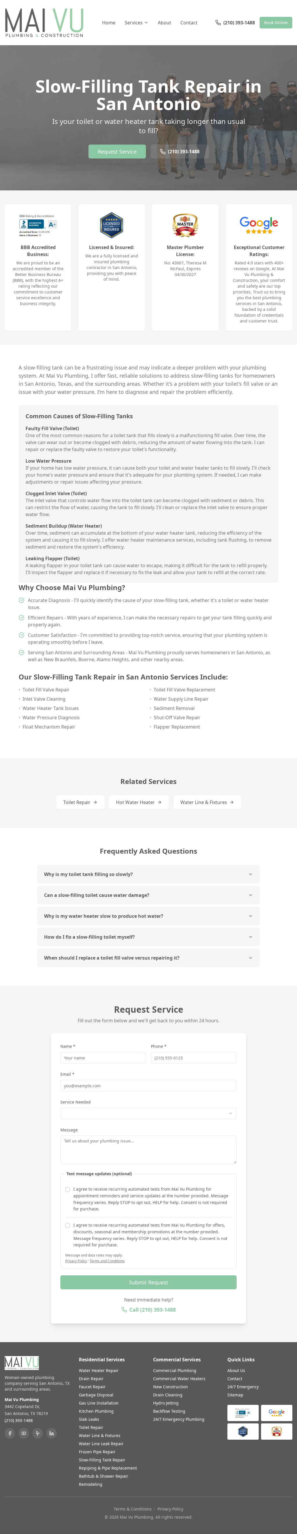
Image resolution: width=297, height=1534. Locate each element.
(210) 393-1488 (184, 151)
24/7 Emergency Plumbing (178, 1419)
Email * (67, 1074)
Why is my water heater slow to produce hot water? (103, 916)
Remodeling (90, 1484)
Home (108, 22)
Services (134, 22)
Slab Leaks (89, 1419)
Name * (67, 1046)
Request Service (117, 151)
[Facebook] (10, 1433)
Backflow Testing (169, 1411)
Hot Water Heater (135, 802)
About (164, 22)
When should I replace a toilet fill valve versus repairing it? (112, 958)
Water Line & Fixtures (203, 802)
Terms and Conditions (107, 1261)
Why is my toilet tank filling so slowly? (88, 874)
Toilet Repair (76, 802)
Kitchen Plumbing (96, 1411)
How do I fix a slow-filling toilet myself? (89, 937)
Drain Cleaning (167, 1395)
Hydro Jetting (166, 1403)
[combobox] (148, 1113)
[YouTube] (24, 1433)
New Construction (170, 1386)
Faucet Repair (92, 1386)
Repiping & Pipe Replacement (108, 1468)
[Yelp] (37, 1433)
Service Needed (75, 1102)
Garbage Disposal (96, 1395)
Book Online (276, 22)
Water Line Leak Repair (101, 1443)
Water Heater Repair (99, 1370)
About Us (236, 1370)
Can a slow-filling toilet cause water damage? (96, 895)
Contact (189, 22)
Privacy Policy (76, 1261)
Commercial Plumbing (174, 1370)
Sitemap (235, 1395)
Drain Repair (91, 1378)
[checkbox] (67, 1189)
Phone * (158, 1046)
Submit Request (148, 1282)
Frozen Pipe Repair (97, 1451)
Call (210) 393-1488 (152, 1309)
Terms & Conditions (133, 1509)
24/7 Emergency (243, 1386)
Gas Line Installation (99, 1403)
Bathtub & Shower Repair (103, 1476)
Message (69, 1130)
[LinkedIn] (51, 1433)
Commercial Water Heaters (179, 1378)
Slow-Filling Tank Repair (102, 1460)
